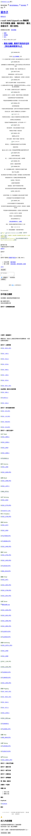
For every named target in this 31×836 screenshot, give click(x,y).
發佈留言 (3, 279)
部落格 (6, 35)
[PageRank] (4, 803)
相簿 (5, 33)
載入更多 (3, 269)
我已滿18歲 (4, 832)
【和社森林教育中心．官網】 (15, 221)
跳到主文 (3, 16)
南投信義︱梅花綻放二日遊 (18, 264)
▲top (2, 266)
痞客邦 (11, 257)
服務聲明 (17, 814)
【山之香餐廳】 (16, 56)
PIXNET (7, 812)
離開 (9, 832)
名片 (5, 37)
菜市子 (4, 12)
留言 (14, 257)
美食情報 (13, 30)
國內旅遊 (13, 262)
